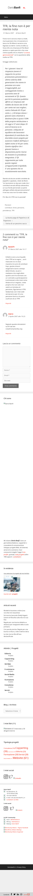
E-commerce (9, 669)
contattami (17, 557)
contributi (8, 208)
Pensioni (8, 205)
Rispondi (8, 303)
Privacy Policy (21, 887)
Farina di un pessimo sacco (16, 223)
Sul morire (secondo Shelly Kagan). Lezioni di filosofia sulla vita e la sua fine (16, 617)
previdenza (7, 210)
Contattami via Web (12, 820)
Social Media (9, 674)
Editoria (8, 654)
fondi (14, 208)
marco (10, 314)
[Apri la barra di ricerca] (30, 17)
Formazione (9, 680)
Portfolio (10, 655)
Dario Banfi (15, 844)
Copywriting (9, 659)
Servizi (7, 690)
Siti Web (8, 664)
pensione (20, 208)
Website (20, 778)
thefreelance (16, 842)
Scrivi (25, 894)
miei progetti (19, 554)
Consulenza (9, 685)
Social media (8, 778)
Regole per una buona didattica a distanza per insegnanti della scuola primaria (16, 624)
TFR (13, 210)
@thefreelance (15, 840)
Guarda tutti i (11, 594)
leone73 (11, 247)
